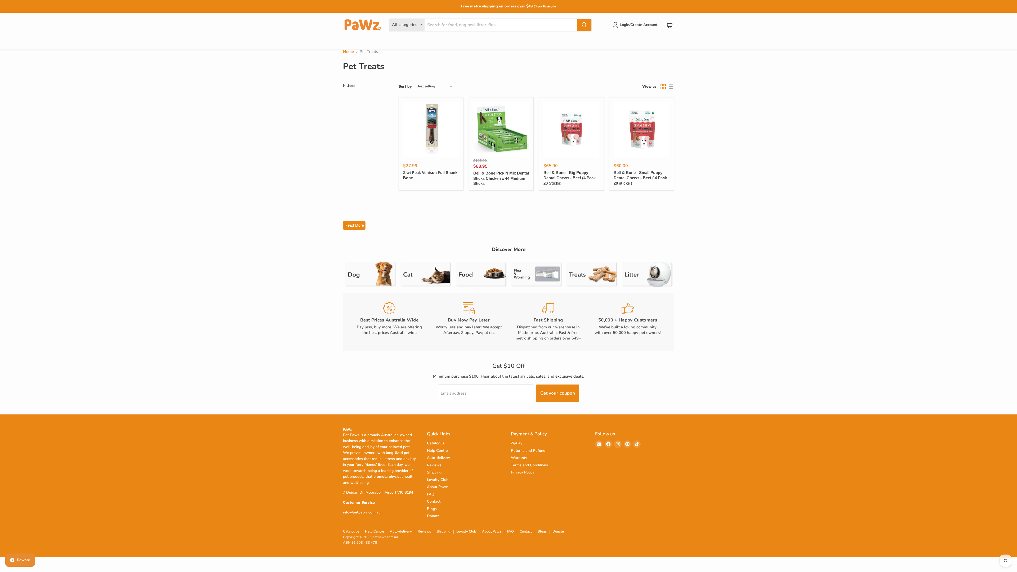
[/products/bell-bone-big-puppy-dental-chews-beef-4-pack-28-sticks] (571, 130)
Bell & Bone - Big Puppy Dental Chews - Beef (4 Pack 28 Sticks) (569, 177)
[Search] (584, 25)
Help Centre (437, 450)
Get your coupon (557, 393)
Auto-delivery (438, 457)
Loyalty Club (437, 479)
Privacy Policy (522, 472)
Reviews (434, 465)
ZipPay (516, 443)
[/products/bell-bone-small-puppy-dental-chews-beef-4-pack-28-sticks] (642, 130)
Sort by (405, 86)
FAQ (430, 494)
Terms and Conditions (529, 465)
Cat (365, 41)
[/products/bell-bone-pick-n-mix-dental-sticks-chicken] (501, 130)
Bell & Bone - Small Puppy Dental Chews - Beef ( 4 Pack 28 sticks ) (640, 177)
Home (348, 52)
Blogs (432, 508)
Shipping (434, 472)
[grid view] (663, 86)
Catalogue (436, 443)
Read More (354, 225)
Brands (386, 41)
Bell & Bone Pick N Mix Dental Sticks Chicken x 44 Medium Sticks (501, 178)
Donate (433, 516)
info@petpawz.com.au (362, 512)
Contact (433, 501)
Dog (347, 41)
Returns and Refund (528, 450)
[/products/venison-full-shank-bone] (431, 130)
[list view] (670, 86)
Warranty (519, 457)
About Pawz (437, 486)
